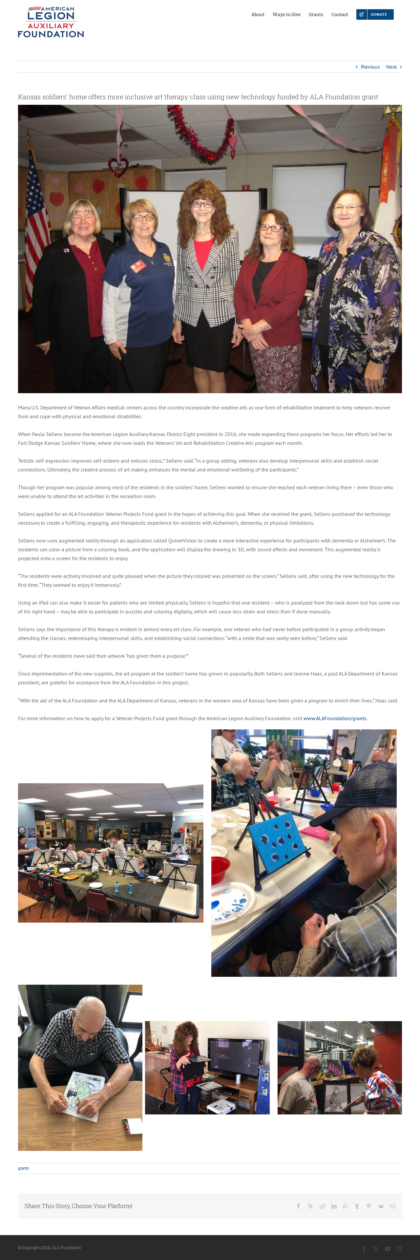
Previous (370, 66)
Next (391, 66)
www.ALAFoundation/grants (335, 718)
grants (23, 1168)
